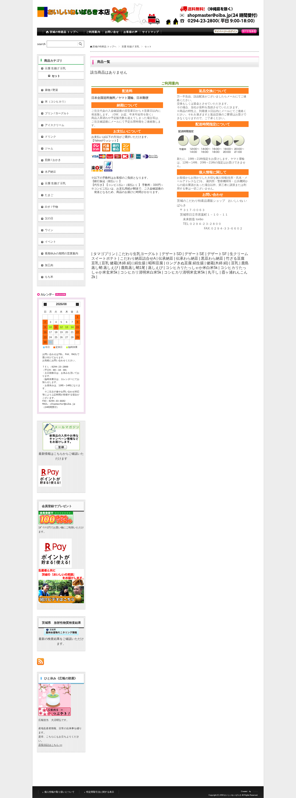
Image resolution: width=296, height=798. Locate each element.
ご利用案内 (93, 31)
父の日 (49, 218)
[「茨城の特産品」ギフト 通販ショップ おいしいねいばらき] (74, 21)
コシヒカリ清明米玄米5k (184, 272)
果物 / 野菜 (51, 90)
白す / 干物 (51, 206)
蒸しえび (155, 268)
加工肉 (49, 265)
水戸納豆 (50, 171)
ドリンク (50, 136)
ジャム (49, 148)
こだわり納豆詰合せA (138, 258)
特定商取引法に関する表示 (100, 792)
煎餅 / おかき (53, 160)
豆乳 (234, 263)
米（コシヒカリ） (56, 101)
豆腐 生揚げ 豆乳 (130, 46)
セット (56, 76)
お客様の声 (130, 31)
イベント (50, 241)
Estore (255, 791)
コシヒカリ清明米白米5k (140, 272)
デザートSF (217, 254)
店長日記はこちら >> (50, 745)
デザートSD (172, 254)
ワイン (49, 230)
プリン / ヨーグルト (57, 113)
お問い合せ (112, 31)
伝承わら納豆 (187, 258)
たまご (49, 195)
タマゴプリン (104, 254)
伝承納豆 (165, 258)
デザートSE (194, 254)
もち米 (49, 276)
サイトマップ (150, 31)
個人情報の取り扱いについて (59, 792)
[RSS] (40, 663)
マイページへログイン (225, 31)
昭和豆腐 (155, 263)
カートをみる (249, 31)
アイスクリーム (54, 125)
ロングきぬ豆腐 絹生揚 (185, 263)
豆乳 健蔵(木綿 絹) (117, 263)
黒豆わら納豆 (212, 258)
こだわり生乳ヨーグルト (138, 254)
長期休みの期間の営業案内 (61, 253)
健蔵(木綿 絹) (217, 263)
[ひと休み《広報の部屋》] (54, 715)
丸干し (213, 272)
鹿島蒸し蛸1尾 (133, 268)
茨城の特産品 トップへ (64, 31)
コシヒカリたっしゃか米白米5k (192, 268)
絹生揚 (139, 263)
